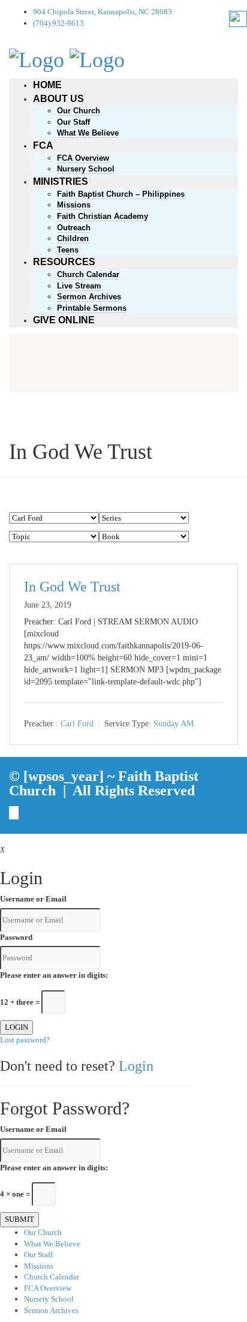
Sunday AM (173, 723)
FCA (43, 145)
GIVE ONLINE (64, 320)
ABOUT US (58, 99)
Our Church (78, 110)
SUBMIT (19, 1219)
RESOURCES (64, 262)
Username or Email (33, 898)
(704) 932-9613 (58, 23)
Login (136, 1066)
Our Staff (73, 122)
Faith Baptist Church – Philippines (121, 194)
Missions (74, 204)
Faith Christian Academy (102, 216)
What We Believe (88, 132)
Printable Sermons (91, 308)
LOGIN (16, 1027)
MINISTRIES (60, 181)
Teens (68, 249)
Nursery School (86, 168)
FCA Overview (83, 158)
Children (73, 238)
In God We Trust (72, 586)
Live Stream (79, 285)
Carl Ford (77, 723)
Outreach (74, 227)
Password (16, 937)
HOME (47, 85)
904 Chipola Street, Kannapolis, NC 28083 (102, 11)
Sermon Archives (89, 296)
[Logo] (36, 58)
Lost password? (25, 1039)
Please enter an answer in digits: (54, 975)
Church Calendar (88, 274)
